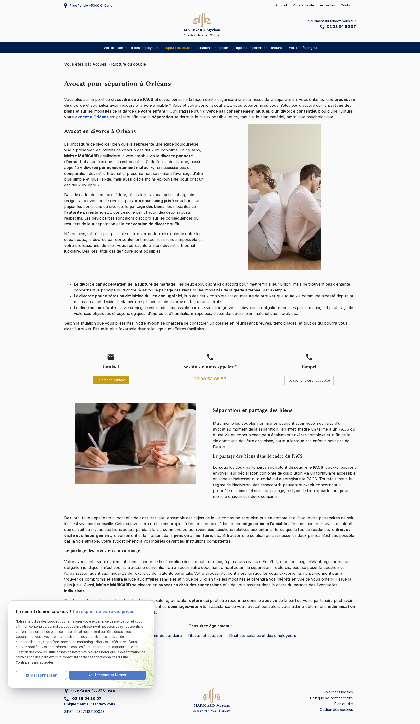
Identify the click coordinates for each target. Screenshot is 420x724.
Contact (347, 5)
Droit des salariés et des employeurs (130, 48)
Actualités (327, 5)
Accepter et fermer (109, 675)
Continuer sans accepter (34, 662)
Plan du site (343, 704)
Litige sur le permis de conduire (258, 48)
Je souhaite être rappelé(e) (309, 380)
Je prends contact (111, 380)
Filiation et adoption (213, 48)
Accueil (281, 5)
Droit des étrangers (302, 48)
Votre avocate (303, 5)
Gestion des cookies (336, 709)
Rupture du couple (178, 48)
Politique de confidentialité (331, 698)
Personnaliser (44, 675)
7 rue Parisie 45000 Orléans (90, 5)
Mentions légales (339, 692)
